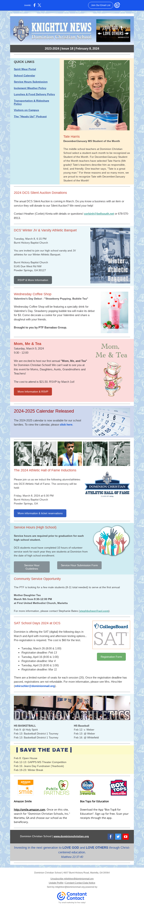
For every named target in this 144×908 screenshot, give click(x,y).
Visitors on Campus (26, 110)
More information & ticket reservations (40, 513)
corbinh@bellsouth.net (99, 213)
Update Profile (56, 883)
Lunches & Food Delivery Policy (34, 94)
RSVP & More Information (33, 280)
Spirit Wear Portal (25, 69)
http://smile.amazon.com (29, 809)
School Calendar (24, 75)
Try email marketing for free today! (72, 902)
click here (66, 424)
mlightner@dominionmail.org (70, 887)
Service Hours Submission (31, 81)
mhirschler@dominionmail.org (35, 686)
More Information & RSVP (33, 391)
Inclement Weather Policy (30, 88)
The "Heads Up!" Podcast (30, 116)
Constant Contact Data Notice (80, 883)
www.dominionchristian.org (71, 836)
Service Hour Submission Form (79, 565)
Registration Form (111, 656)
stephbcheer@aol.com (94, 610)
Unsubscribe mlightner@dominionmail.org (72, 878)
